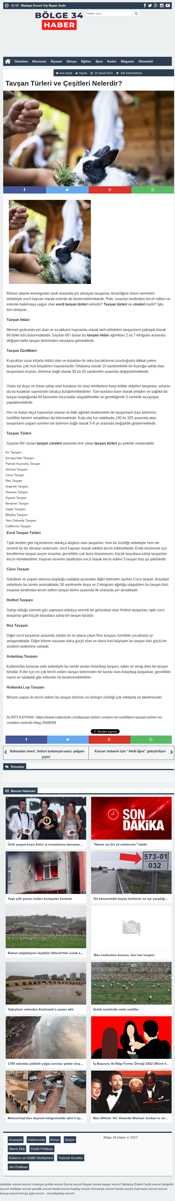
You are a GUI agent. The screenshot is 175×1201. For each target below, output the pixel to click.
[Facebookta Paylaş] (24, 190)
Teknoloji (12, 70)
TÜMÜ (43, 70)
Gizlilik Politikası (42, 1149)
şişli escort (36, 1193)
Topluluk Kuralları (70, 1158)
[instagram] (162, 5)
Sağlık (29, 70)
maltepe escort (20, 1189)
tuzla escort (152, 1184)
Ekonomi (39, 61)
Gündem (21, 61)
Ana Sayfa (65, 73)
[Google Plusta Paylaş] (110, 190)
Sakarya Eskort (133, 1184)
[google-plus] (156, 5)
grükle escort (54, 1184)
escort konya (19, 1193)
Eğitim (86, 61)
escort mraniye (33, 1184)
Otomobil (146, 61)
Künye (54, 1139)
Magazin (127, 61)
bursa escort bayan (78, 1184)
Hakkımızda (36, 1139)
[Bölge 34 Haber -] (59, 19)
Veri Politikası (18, 1167)
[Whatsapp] (152, 190)
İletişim (70, 1139)
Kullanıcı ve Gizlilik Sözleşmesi (31, 1158)
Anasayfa (15, 1139)
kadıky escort (80, 1189)
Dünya (72, 61)
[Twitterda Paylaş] (67, 190)
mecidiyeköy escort (60, 1193)
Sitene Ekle (17, 1149)
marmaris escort (145, 1189)
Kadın (111, 61)
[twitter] (150, 5)
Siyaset (56, 61)
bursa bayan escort (107, 1184)
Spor (99, 61)
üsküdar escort (10, 1184)
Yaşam (83, 73)
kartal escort (61, 1189)
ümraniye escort (102, 1189)
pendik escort (41, 1189)
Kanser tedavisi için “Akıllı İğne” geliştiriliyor (130, 751)
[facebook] (145, 5)
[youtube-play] (168, 5)
